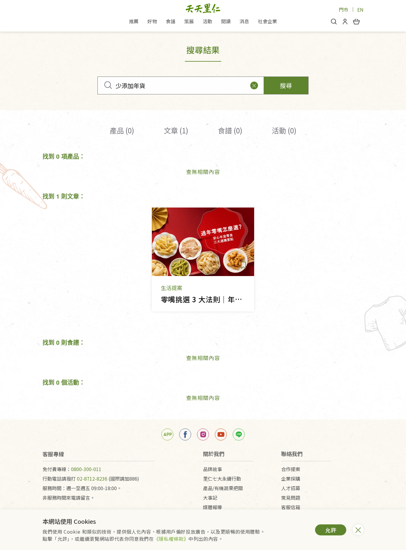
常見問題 (290, 497)
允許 (330, 530)
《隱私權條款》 (171, 538)
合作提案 (290, 469)
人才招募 (290, 488)
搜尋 (286, 85)
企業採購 (290, 478)
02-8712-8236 (92, 478)
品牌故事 (212, 469)
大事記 (210, 497)
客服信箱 (290, 507)
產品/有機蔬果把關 (223, 488)
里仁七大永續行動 (222, 478)
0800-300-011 (86, 469)
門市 (343, 9)
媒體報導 (212, 507)
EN (360, 9)
